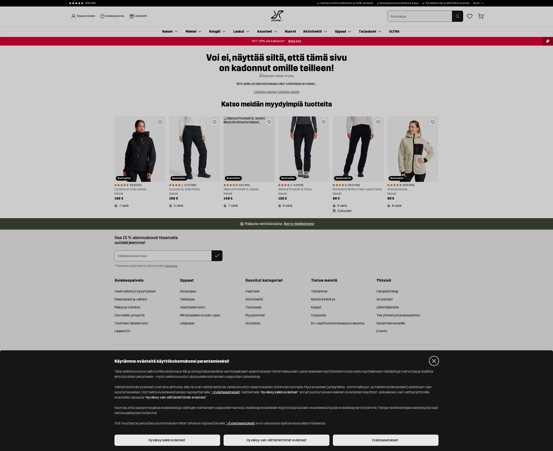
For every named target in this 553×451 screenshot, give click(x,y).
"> (225, 392)
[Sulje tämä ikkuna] (434, 360)
